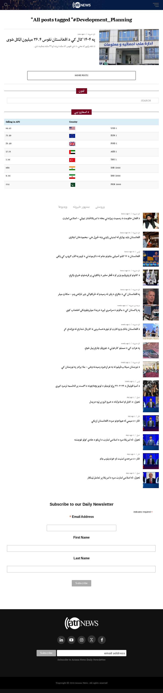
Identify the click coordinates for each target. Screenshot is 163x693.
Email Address (81, 517)
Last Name (82, 558)
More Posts (81, 75)
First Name (81, 537)
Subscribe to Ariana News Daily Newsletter (81, 659)
